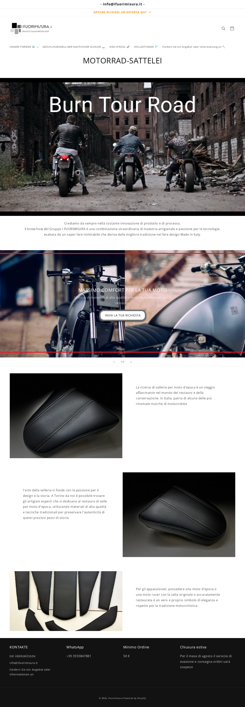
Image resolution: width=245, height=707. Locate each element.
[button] (23, 47)
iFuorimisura (115, 698)
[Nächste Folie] (131, 362)
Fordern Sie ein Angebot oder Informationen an (30, 672)
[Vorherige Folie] (114, 362)
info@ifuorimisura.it (24, 663)
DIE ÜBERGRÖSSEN (23, 656)
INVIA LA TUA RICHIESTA (122, 315)
